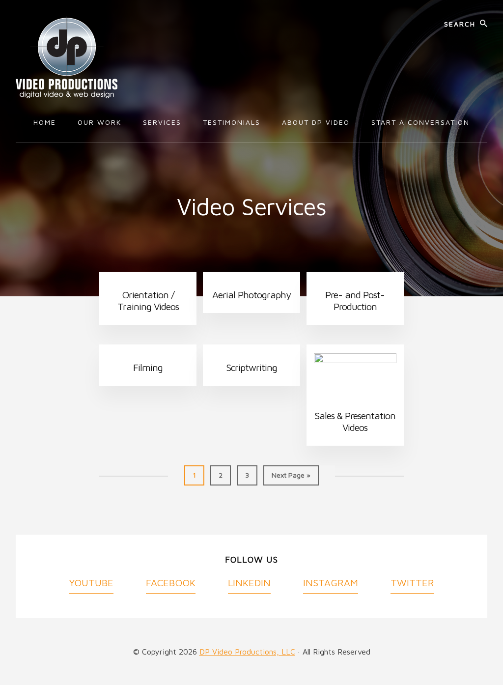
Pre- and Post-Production (355, 300)
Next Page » (290, 477)
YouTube (91, 582)
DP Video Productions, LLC (247, 651)
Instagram (330, 582)
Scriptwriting (251, 367)
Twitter (412, 582)
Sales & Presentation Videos (354, 421)
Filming (148, 367)
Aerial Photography (251, 294)
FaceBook (171, 582)
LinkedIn (249, 582)
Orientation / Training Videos (148, 300)
